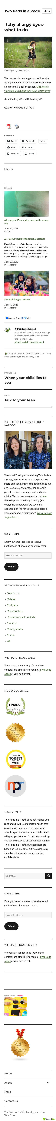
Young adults (15, 629)
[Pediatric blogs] (28, 1045)
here (44, 496)
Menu (46, 11)
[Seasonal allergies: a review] (26, 283)
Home (8, 1073)
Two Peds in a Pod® (22, 11)
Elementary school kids (21, 617)
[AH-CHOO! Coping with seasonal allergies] (26, 251)
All (42, 353)
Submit (11, 566)
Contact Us (11, 1101)
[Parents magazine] (28, 1005)
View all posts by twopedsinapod (29, 342)
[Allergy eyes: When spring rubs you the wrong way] (26, 204)
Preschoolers (15, 611)
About (8, 1082)
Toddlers (12, 605)
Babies (11, 599)
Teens (10, 635)
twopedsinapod (16, 353)
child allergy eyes (30, 357)
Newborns (13, 593)
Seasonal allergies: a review (17, 299)
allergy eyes (15, 357)
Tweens (11, 623)
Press (7, 1091)
